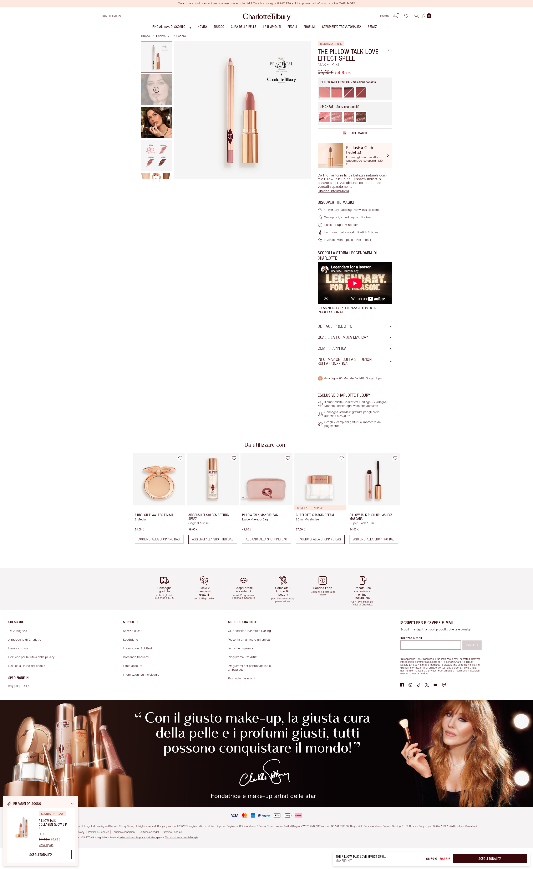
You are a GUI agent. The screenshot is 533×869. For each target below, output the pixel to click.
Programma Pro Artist (242, 657)
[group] (156, 500)
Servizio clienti (132, 631)
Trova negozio (17, 631)
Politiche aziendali (149, 832)
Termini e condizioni (123, 832)
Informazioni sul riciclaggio (141, 674)
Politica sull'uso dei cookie (26, 666)
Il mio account (132, 666)
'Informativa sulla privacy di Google (139, 837)
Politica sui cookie (98, 832)
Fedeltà (384, 15)
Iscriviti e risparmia (240, 648)
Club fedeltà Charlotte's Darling (249, 631)
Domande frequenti (136, 657)
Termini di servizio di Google (181, 837)
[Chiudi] (72, 803)
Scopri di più (374, 378)
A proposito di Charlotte (24, 639)
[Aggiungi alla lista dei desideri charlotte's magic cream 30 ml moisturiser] (341, 458)
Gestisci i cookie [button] (172, 832)
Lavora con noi (18, 648)
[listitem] (172, 27)
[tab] (156, 57)
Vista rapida (46, 845)
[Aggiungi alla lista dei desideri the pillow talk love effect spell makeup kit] (390, 50)
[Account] (396, 16)
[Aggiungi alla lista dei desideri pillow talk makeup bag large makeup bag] (288, 458)
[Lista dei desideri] (406, 16)
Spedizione (130, 639)
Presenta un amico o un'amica (249, 639)
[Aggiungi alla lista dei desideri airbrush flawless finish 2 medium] (180, 458)
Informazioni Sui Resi (137, 648)
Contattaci (471, 826)
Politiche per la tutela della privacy (31, 657)
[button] (417, 16)
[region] (40, 831)
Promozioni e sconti (241, 678)
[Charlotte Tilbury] (267, 16)
